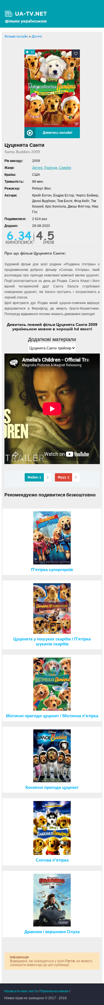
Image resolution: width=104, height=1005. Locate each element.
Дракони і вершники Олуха (52, 932)
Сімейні (65, 168)
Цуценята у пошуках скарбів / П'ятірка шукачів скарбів (52, 641)
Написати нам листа (21, 991)
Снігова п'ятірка (52, 860)
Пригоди (50, 168)
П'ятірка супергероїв (52, 569)
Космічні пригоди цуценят (52, 787)
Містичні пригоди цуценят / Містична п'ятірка (52, 716)
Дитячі (37, 168)
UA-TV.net (27, 14)
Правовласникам (54, 991)
